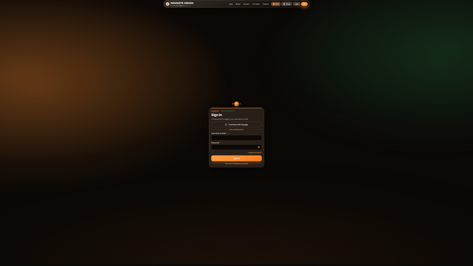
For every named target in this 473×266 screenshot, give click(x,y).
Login (297, 4)
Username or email (220, 133)
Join (304, 4)
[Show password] (259, 147)
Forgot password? (255, 152)
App (231, 4)
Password (217, 143)
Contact (266, 4)
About (238, 4)
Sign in (236, 158)
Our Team (256, 4)
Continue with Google (238, 124)
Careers (246, 4)
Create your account (240, 164)
